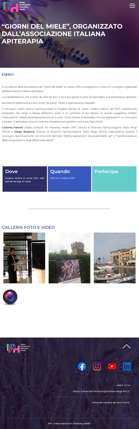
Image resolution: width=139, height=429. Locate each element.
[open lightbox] (2, 307)
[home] (16, 7)
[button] (132, 5)
